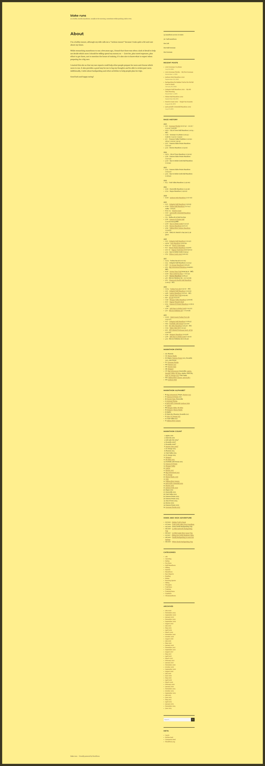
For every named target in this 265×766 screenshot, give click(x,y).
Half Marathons (170, 565)
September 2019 (170, 621)
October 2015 (169, 691)
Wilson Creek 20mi (175, 254)
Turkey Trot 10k (175, 289)
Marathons (169, 572)
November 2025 (170, 613)
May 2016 (168, 678)
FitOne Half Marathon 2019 (174, 97)
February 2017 (170, 660)
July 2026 (168, 611)
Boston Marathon (176, 226)
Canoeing (168, 559)
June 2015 (168, 697)
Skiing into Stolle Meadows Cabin (183, 535)
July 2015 (168, 695)
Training (168, 589)
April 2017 (168, 656)
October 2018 (169, 637)
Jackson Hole (172, 380)
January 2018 (169, 645)
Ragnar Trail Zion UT (179, 250)
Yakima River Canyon (175, 378)
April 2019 (168, 630)
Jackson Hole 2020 (172, 488)
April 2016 (168, 680)
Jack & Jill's (186, 378)
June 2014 (168, 708)
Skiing (167, 583)
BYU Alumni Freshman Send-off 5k (181, 330)
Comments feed (170, 739)
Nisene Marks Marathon (177, 248)
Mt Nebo (178, 373)
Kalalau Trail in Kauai (179, 522)
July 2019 (168, 626)
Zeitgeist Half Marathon (177, 204)
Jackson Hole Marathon (178, 198)
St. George (169, 475)
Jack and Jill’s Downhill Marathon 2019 (178, 107)
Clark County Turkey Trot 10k (179, 317)
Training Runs (170, 591)
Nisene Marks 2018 (172, 477)
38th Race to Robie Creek (178, 337)
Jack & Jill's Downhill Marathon (180, 213)
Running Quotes (170, 580)
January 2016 (169, 687)
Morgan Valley (170, 373)
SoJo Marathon (175, 243)
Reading (168, 576)
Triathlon (168, 593)
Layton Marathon (175, 293)
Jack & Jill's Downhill (173, 403)
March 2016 (169, 682)
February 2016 (170, 684)
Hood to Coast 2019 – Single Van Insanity (179, 102)
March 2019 (169, 632)
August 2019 (169, 624)
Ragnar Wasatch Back (177, 302)
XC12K (171, 298)
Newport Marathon (176, 334)
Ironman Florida (174, 126)
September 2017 (170, 650)
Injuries (167, 570)
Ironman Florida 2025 (173, 507)
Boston (170, 365)
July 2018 (168, 641)
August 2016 (169, 671)
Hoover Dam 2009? (172, 446)
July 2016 (168, 673)
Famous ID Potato (172, 397)
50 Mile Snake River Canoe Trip (182, 533)
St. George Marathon (176, 265)
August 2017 (169, 652)
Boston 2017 (170, 470)
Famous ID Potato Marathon (179, 304)
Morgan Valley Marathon (178, 300)
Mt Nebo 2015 (170, 459)
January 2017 (169, 663)
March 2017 (169, 658)
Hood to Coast (176, 211)
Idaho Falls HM (175, 328)
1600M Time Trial (175, 295)
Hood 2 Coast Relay (178, 245)
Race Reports (169, 574)
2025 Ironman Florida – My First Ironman (179, 72)
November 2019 (170, 619)
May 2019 (168, 628)
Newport (170, 369)
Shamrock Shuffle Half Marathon (180, 280)
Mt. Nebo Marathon (175, 326)
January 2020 (169, 617)
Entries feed (169, 737)
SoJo (166, 375)
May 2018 (168, 643)
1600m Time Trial (175, 271)
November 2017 (170, 647)
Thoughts (168, 585)
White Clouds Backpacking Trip (182, 542)
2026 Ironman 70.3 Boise (173, 67)
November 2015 (170, 689)
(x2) (174, 365)
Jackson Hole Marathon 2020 (174, 77)
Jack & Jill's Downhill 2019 (174, 483)
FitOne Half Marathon (177, 206)
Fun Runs (168, 563)
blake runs (78, 15)
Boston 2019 (170, 486)
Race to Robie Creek (176, 224)
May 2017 (168, 654)
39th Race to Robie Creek (178, 308)
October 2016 (169, 667)
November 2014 (170, 706)
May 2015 (168, 700)
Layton (189, 371)
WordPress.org (170, 742)
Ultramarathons (170, 596)
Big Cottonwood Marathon (178, 267)
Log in (167, 735)
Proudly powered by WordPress (89, 756)
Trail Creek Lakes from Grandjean (183, 524)
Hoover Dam (172, 367)
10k (166, 557)
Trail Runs (168, 587)
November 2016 (170, 665)
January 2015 (169, 704)
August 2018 (169, 639)
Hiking (167, 567)
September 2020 (170, 615)
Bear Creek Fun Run (176, 274)
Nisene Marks (172, 356)
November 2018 (170, 634)
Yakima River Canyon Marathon (180, 228)
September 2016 (170, 669)
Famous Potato (177, 358)
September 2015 (170, 693)
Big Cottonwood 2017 (173, 472)
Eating (167, 561)
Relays (167, 578)
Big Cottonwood (173, 371)
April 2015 (168, 702)
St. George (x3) (174, 375)
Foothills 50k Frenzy (176, 324)
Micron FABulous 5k (175, 311)
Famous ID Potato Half (177, 219)
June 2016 (168, 676)
